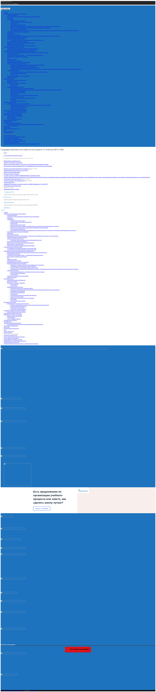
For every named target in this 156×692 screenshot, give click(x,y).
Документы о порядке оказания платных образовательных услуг (26, 40)
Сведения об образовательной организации (15, 14)
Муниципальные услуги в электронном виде (18, 103)
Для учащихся (13, 85)
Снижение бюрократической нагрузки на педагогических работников (21, 143)
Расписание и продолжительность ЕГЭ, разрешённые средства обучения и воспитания (28, 166)
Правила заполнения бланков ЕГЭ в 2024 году (17, 169)
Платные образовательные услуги (15, 38)
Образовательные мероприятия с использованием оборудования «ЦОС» (25, 124)
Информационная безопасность (15, 87)
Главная (6, 12)
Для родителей (14, 84)
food (5, 130)
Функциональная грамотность (12, 128)
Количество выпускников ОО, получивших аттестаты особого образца (28, 72)
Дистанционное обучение (10, 120)
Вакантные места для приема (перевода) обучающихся (21, 43)
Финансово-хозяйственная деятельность (17, 41)
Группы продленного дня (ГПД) (11, 142)
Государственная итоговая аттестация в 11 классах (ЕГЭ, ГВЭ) (22, 48)
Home (5, 153)
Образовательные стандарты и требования (18, 32)
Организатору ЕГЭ (9, 182)
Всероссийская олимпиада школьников (17, 56)
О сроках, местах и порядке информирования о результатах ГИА (22, 175)
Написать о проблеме (41, 508)
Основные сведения (12, 15)
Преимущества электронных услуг (19, 106)
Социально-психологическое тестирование (18, 76)
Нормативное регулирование (17, 91)
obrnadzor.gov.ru (7, 197)
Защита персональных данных (18, 101)
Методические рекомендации (12, 172)
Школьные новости (12, 77)
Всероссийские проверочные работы (16, 112)
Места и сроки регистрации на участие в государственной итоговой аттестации (26, 164)
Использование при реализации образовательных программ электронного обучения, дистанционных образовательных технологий (44, 30)
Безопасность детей (12, 81)
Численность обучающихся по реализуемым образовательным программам (30, 27)
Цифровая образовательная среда (12, 123)
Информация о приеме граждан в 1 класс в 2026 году (23, 66)
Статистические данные (13, 70)
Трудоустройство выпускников (18, 29)
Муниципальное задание (10, 102)
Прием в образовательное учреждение (16, 63)
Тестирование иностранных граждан (13, 139)
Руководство (10, 33)
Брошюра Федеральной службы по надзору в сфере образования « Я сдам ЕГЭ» (26, 184)
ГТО (8, 58)
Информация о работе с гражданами (13, 114)
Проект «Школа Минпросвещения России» (14, 137)
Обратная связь (11, 117)
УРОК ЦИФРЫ (13, 99)
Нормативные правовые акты (12, 161)
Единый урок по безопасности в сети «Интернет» (22, 98)
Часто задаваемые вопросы (14, 119)
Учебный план (13, 23)
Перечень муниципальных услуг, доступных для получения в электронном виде (30, 105)
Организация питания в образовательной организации (21, 45)
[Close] (1, 146)
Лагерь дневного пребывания (11, 138)
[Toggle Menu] (1, 10)
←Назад (3, 210)
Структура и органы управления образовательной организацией (23, 16)
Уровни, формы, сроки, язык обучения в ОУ (21, 22)
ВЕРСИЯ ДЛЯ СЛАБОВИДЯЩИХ (10, 134)
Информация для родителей (14, 61)
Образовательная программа (17, 20)
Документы (10, 18)
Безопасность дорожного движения (16, 83)
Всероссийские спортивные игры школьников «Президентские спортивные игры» (28, 52)
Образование (10, 19)
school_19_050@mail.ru (13, 4)
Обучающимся (14, 94)
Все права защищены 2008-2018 (8, 690)
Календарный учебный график (17, 25)
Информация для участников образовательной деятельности (20, 51)
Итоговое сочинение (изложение (13, 162)
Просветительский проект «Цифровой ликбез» (22, 88)
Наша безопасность (9, 78)
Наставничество (8, 121)
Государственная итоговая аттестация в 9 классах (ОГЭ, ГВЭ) (22, 49)
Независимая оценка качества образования (15, 110)
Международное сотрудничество (15, 44)
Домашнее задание (12, 59)
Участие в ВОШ (14, 74)
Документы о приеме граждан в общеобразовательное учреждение (27, 65)
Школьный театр (8, 132)
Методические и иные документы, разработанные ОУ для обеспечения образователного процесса (35, 26)
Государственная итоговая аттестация (14, 47)
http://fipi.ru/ (7, 207)
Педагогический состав (13, 34)
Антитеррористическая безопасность (16, 80)
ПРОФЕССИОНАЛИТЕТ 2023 (10, 135)
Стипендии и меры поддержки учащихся (17, 37)
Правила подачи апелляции (11, 174)
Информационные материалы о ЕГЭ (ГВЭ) (16, 170)
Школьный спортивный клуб (11, 125)
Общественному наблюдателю (12, 186)
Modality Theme (20, 690)
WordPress (32, 690)
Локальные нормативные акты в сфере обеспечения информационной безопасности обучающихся (35, 90)
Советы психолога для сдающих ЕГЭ (14, 180)
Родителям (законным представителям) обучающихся (24, 95)
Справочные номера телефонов (18, 109)
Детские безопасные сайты (17, 96)
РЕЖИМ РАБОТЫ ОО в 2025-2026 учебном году (14, 141)
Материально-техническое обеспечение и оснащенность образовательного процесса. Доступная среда (33, 36)
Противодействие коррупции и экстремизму (18, 62)
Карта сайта (7, 127)
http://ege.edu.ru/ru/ (9, 202)
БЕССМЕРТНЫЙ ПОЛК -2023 (13, 54)
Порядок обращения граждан (14, 116)
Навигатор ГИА (9, 192)
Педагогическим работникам (17, 92)
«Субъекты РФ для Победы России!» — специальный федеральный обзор (25, 55)
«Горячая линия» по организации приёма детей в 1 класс (24, 67)
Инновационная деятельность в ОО (13, 113)
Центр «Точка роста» (9, 131)
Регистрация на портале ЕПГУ (17, 107)
